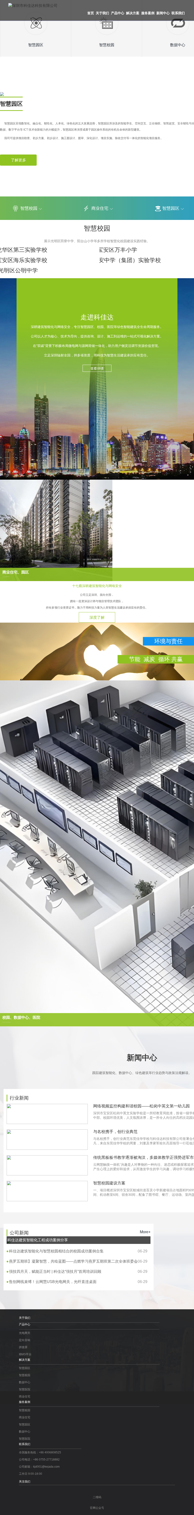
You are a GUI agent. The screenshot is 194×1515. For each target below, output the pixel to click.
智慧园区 (24, 1368)
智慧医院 (24, 1389)
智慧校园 (28, 208)
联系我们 (178, 13)
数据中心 (24, 1382)
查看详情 (97, 368)
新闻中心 (163, 13)
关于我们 (102, 13)
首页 (90, 13)
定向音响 (24, 1340)
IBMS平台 (25, 1354)
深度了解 (97, 617)
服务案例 (147, 13)
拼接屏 (23, 1347)
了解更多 (18, 160)
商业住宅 (99, 208)
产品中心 (117, 13)
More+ (145, 1232)
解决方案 (132, 13)
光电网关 (24, 1333)
